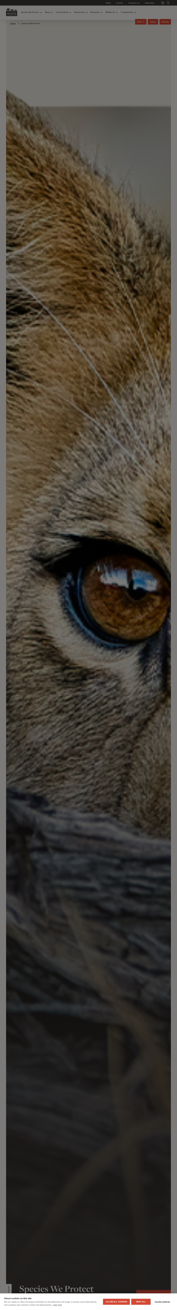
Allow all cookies (116, 1302)
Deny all (141, 1302)
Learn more (57, 1305)
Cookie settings (162, 1302)
